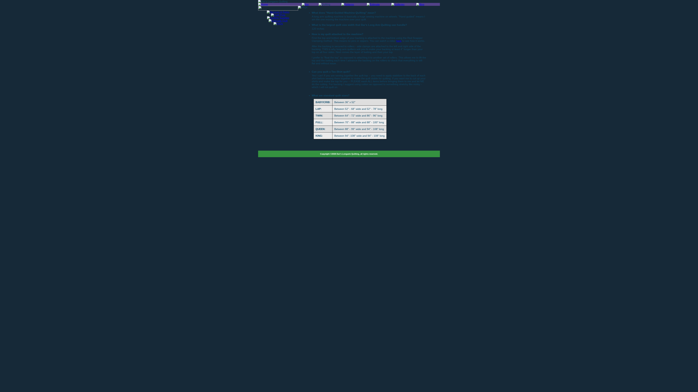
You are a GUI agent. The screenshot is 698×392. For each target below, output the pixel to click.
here (399, 40)
